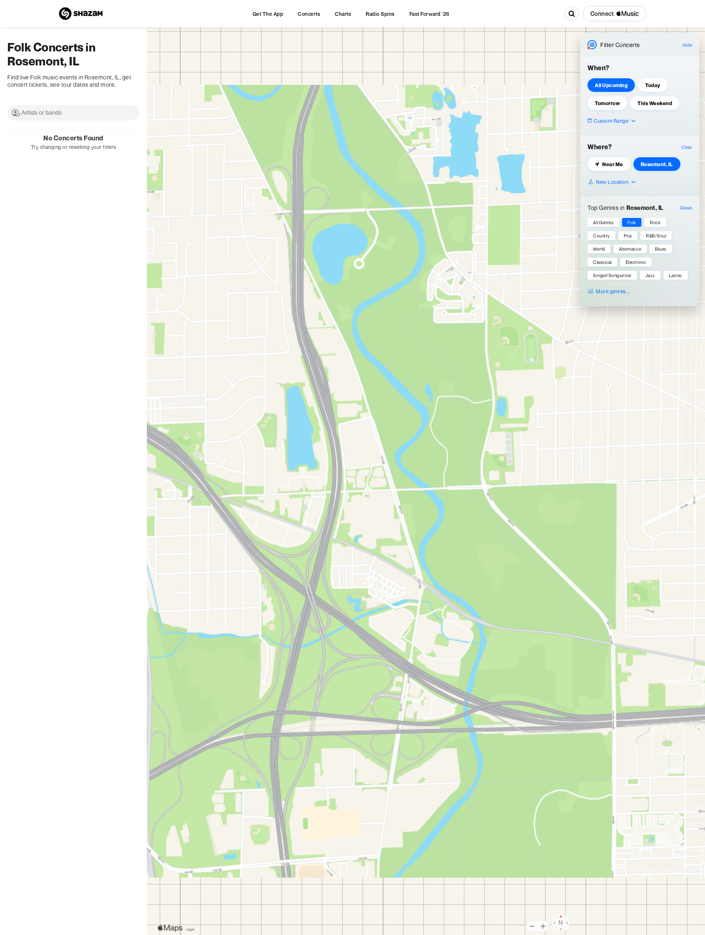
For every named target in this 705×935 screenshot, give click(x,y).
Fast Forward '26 (429, 14)
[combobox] (73, 112)
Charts (343, 14)
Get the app (268, 14)
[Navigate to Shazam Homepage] (81, 13)
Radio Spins (380, 14)
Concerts (309, 14)
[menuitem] (268, 13)
